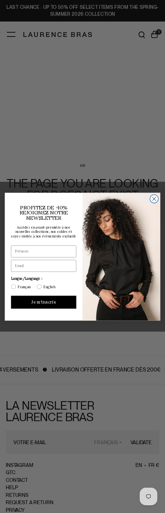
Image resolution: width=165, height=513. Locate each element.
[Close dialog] (154, 198)
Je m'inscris (43, 301)
